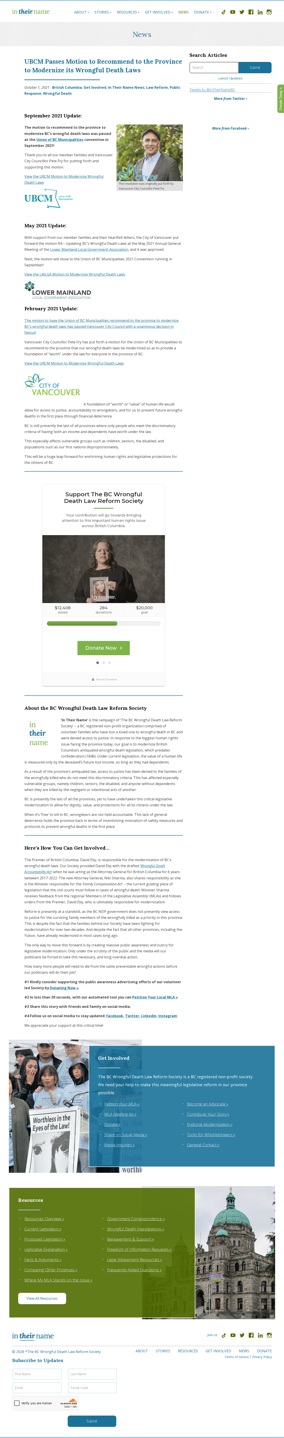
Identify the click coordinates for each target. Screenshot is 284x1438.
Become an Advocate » (207, 1104)
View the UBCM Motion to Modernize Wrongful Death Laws (74, 363)
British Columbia (67, 87)
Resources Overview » (44, 1218)
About (80, 12)
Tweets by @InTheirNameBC (212, 89)
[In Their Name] (31, 12)
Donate (201, 12)
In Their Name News (126, 87)
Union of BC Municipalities (59, 139)
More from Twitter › (230, 98)
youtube (232, 12)
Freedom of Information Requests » (139, 1249)
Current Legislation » (42, 1229)
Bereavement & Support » (130, 1239)
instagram (269, 12)
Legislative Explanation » (45, 1249)
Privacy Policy (262, 1357)
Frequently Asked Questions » (134, 1269)
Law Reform (157, 87)
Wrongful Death (57, 93)
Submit (92, 1421)
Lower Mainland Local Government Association (89, 249)
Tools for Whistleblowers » (211, 1134)
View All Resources (42, 1298)
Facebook (114, 1015)
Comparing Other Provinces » (50, 1269)
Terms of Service (237, 1357)
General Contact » (203, 1144)
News (183, 12)
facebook (250, 12)
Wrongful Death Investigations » (135, 1229)
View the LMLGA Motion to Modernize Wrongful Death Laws (74, 274)
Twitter (132, 1015)
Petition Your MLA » (121, 1104)
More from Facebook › (230, 128)
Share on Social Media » (125, 1134)
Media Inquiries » (119, 1144)
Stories (102, 12)
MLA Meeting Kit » (120, 1114)
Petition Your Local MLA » (155, 997)
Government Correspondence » (136, 1218)
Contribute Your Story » (208, 1114)
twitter (241, 12)
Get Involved (157, 12)
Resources (127, 12)
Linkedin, (149, 1015)
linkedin (260, 12)
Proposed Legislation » (44, 1239)
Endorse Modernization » (210, 1124)
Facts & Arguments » (42, 1259)
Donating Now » (64, 987)
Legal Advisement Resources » (134, 1259)
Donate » (112, 1124)
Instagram (167, 1015)
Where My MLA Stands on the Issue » (58, 1280)
